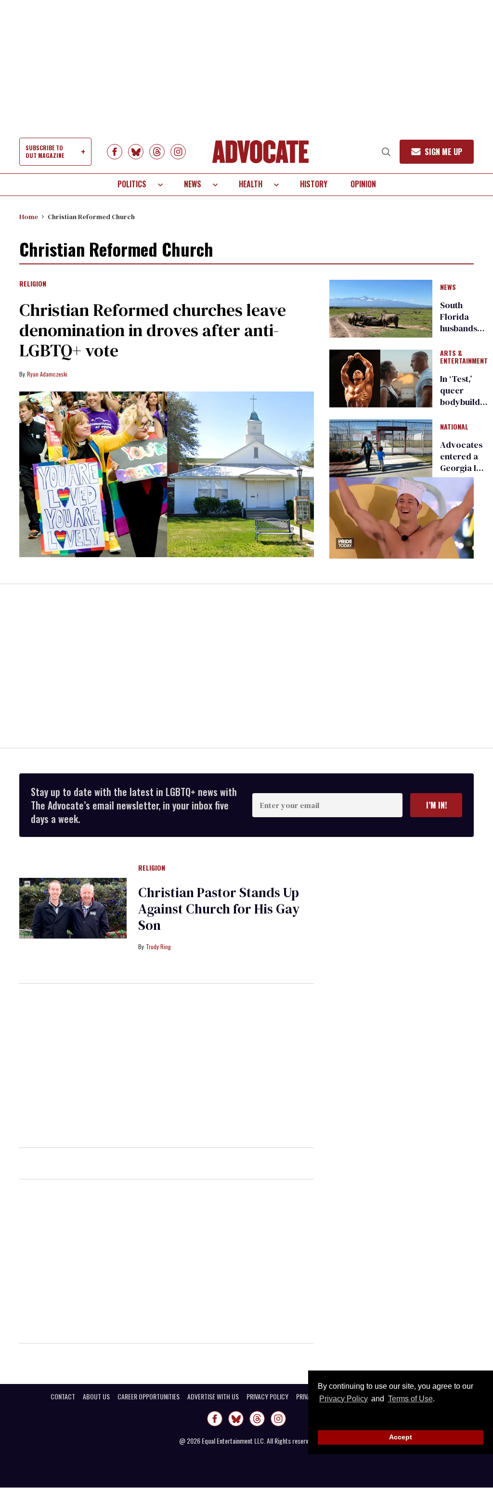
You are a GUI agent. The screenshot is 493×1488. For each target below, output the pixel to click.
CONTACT (63, 1396)
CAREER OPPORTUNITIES (148, 1396)
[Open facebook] (114, 151)
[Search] (386, 151)
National (454, 427)
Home (28, 217)
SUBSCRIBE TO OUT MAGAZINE (45, 151)
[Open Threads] (157, 151)
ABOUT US (96, 1396)
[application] (401, 518)
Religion (32, 284)
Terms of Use (410, 1399)
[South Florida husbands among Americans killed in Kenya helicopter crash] (380, 308)
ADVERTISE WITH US (213, 1396)
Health (250, 184)
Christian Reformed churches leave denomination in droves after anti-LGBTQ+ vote (152, 330)
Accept (400, 1437)
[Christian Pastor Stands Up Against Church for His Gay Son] (73, 908)
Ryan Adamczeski (47, 374)
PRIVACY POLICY (267, 1396)
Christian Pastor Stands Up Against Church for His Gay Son (218, 908)
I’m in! (436, 805)
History (313, 184)
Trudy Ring (158, 946)
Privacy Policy (343, 1399)
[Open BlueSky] (135, 151)
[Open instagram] (178, 151)
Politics (131, 184)
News (192, 184)
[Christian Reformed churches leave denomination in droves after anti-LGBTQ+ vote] (166, 474)
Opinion (363, 184)
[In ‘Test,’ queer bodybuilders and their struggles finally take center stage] (380, 378)
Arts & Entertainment (464, 357)
